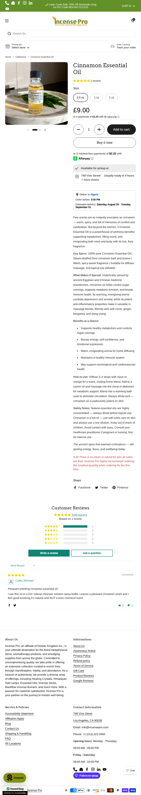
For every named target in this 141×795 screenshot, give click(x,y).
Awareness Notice (84, 650)
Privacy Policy (82, 655)
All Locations (13, 743)
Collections (20, 57)
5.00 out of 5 (79, 514)
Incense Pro (34, 790)
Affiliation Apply (14, 718)
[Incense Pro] (70, 20)
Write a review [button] (49, 553)
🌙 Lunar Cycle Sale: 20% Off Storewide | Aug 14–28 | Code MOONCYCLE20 (70, 6)
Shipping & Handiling (18, 733)
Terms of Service (83, 665)
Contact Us (12, 728)
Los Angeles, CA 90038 (87, 720)
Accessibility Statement (19, 713)
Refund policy (81, 660)
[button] (132, 20)
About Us (79, 645)
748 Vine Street (82, 713)
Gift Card (78, 670)
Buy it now (104, 142)
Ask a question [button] (92, 553)
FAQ (8, 738)
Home (8, 57)
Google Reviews (83, 680)
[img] (16, 575)
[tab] (90, 180)
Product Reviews (83, 675)
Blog (8, 723)
